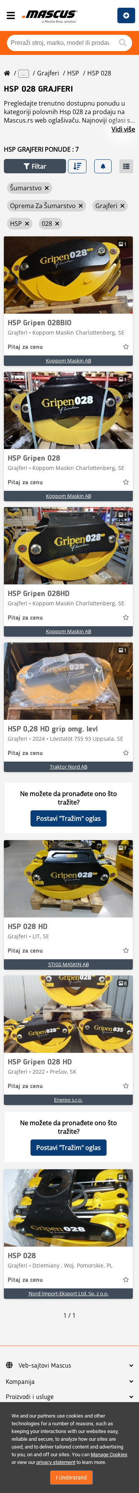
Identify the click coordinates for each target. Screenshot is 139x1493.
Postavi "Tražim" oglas (68, 818)
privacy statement (55, 1462)
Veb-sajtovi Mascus (45, 1365)
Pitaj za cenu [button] (25, 347)
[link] (68, 275)
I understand (71, 1477)
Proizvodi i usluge (30, 1397)
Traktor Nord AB (68, 766)
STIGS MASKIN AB (68, 964)
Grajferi (48, 73)
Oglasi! (126, 15)
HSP (73, 73)
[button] (35, 166)
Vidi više (123, 129)
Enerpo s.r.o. (68, 1099)
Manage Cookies (109, 1454)
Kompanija (20, 1382)
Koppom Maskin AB (68, 360)
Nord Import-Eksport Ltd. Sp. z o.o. (68, 1293)
